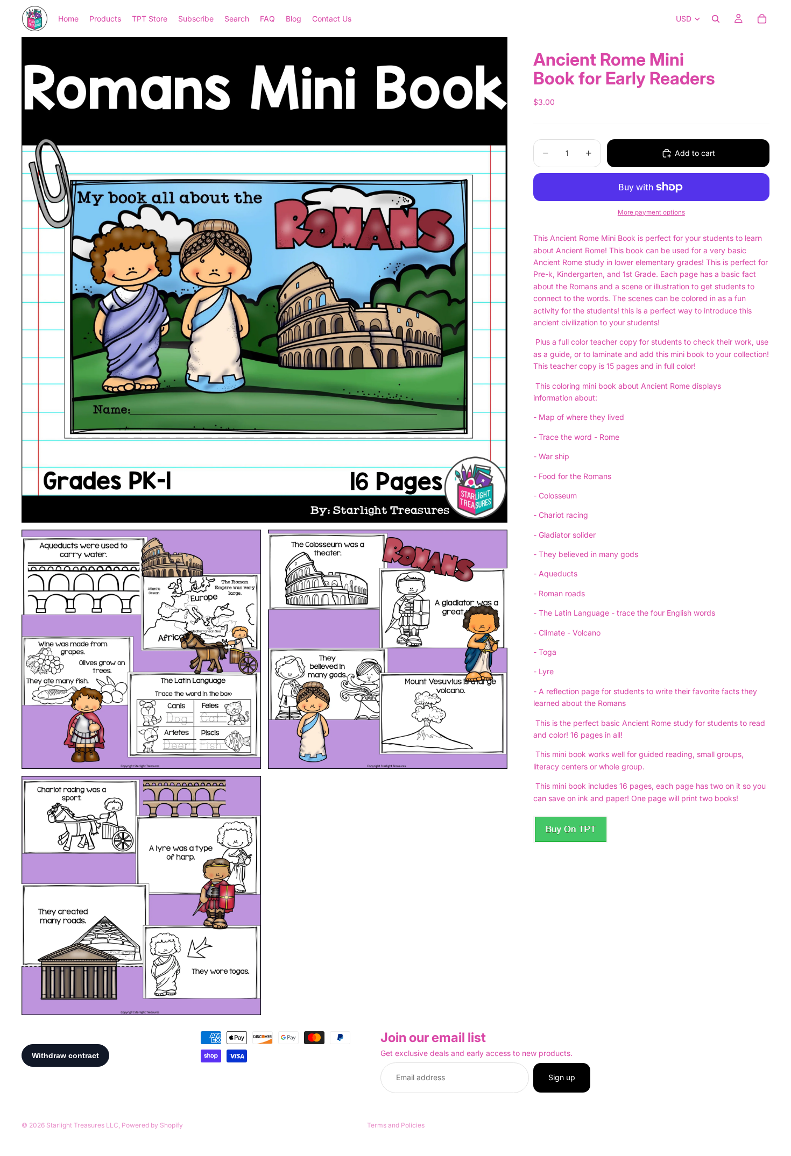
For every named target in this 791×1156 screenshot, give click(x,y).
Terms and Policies (396, 1125)
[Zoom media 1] (264, 280)
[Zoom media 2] (141, 649)
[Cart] (762, 19)
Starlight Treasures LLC (82, 1125)
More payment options (651, 212)
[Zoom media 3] (387, 649)
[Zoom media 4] (141, 895)
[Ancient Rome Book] (570, 829)
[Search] (716, 19)
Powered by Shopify (152, 1125)
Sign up (561, 1077)
